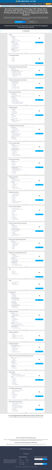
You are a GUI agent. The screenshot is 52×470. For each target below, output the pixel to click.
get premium (20, 21)
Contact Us (27, 460)
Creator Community (21, 462)
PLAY (39, 42)
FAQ (26, 462)
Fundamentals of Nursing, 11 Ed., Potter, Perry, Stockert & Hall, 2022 (27, 6)
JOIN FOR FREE (31, 21)
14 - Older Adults (44, 6)
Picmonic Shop (21, 460)
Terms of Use (32, 466)
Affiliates (27, 459)
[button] (26, 427)
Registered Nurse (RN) (5, 6)
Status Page (35, 466)
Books (12, 6)
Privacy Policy (28, 466)
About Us (20, 459)
